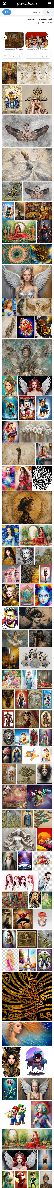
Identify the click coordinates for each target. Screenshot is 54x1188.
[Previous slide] (48, 37)
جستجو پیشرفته (14, 55)
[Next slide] (5, 37)
